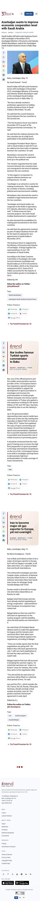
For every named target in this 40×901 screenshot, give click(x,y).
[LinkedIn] (26, 874)
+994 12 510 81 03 (7, 800)
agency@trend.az (7, 803)
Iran (10, 715)
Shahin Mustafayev (15, 295)
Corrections (5, 835)
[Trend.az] (8, 14)
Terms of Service (7, 854)
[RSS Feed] (30, 874)
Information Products (8, 846)
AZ (20, 897)
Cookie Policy (6, 863)
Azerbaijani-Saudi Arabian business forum (22, 299)
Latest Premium (7, 816)
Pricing (4, 843)
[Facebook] (8, 874)
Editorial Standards (8, 833)
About (4, 824)
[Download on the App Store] (8, 883)
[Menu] (36, 14)
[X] (12, 874)
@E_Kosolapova (13, 707)
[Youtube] (17, 874)
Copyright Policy (7, 860)
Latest (4, 813)
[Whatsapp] (3, 874)
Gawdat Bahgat (14, 720)
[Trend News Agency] (7, 784)
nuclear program (20, 715)
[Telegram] (21, 874)
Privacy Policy (6, 857)
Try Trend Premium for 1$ (20, 324)
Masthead (5, 826)
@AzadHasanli (13, 286)
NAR (10, 469)
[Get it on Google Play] (22, 883)
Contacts (4, 830)
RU (24, 897)
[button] (4, 53)
